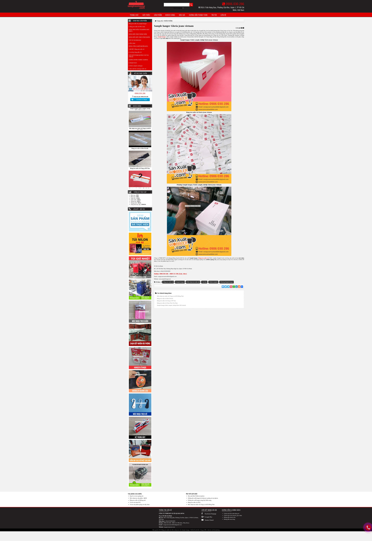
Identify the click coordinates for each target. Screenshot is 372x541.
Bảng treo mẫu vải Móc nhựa (137, 26)
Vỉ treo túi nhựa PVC (135, 502)
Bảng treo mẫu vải (192, 112)
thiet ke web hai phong (214, 530)
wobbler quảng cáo (210, 259)
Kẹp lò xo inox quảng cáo (136, 496)
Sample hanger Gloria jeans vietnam (140, 144)
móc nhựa (165, 38)
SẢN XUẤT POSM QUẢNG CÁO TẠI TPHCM (139, 55)
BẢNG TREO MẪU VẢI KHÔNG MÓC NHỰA (139, 30)
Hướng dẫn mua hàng (229, 519)
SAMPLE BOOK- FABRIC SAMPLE (138, 59)
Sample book (133, 62)
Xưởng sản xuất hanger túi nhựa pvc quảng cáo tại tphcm (203, 498)
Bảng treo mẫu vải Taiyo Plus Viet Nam (140, 124)
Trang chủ (134, 15)
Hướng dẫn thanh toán (198, 15)
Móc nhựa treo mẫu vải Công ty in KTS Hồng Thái (140, 185)
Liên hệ (223, 15)
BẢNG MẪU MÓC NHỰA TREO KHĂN (139, 37)
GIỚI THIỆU (146, 15)
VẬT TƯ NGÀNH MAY (135, 40)
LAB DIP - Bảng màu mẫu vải (136, 49)
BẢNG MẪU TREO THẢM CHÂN (138, 34)
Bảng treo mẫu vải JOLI (194, 502)
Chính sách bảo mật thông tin (231, 513)
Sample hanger (187, 185)
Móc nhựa (132, 43)
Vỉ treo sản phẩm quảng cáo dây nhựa (139, 504)
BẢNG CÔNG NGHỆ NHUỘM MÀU (138, 46)
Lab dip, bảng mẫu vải (136, 52)
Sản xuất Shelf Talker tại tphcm (196, 496)
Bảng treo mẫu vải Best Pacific (165, 298)
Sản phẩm (158, 15)
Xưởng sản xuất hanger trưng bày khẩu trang (199, 500)
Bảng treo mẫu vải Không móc (138, 500)
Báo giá (182, 15)
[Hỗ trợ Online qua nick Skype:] (140, 101)
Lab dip (204, 282)
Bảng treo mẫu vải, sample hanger (138, 23)
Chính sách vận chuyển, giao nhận (233, 515)
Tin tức (214, 15)
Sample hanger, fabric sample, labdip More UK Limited (140, 165)
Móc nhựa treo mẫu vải (193, 282)
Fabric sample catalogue (136, 65)
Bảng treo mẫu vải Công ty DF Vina (166, 300)
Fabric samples (213, 282)
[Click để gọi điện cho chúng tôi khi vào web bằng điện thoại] (368, 527)
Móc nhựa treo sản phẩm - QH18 (138, 498)
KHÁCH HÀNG (170, 15)
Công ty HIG (203, 530)
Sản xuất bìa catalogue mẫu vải (138, 68)
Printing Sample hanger (227, 282)
